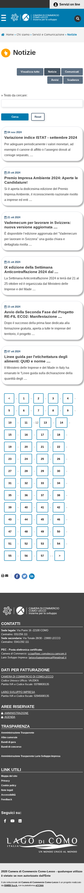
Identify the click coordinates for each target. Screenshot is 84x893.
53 (42, 543)
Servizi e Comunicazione (48, 34)
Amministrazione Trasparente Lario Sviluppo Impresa (30, 756)
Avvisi (55, 79)
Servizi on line (69, 4)
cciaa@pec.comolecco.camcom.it (47, 653)
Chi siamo (23, 34)
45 (42, 519)
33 (42, 483)
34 (58, 483)
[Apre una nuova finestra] (17, 576)
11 (26, 422)
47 (10, 531)
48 (26, 531)
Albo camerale (9, 737)
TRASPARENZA (15, 726)
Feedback (6, 799)
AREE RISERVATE (17, 706)
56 (26, 555)
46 (58, 519)
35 (10, 495)
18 (58, 434)
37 (42, 495)
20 (26, 446)
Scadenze (73, 79)
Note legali (7, 790)
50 (58, 531)
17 (42, 434)
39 (10, 507)
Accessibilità (8, 794)
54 (58, 543)
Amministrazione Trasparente (17, 732)
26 (58, 458)
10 (10, 422)
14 (61, 422)
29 (42, 471)
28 (26, 471)
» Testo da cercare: (14, 95)
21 (42, 446)
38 (58, 495)
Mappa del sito (9, 776)
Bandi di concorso (11, 746)
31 (10, 483)
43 (10, 519)
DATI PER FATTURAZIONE (25, 670)
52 (26, 543)
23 (10, 458)
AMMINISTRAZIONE (16, 713)
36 (26, 495)
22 (58, 446)
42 (58, 507)
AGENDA (9, 717)
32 (26, 483)
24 (26, 458)
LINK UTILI (11, 769)
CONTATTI (10, 623)
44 (26, 519)
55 (10, 555)
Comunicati (72, 71)
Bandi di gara (8, 742)
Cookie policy (8, 785)
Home (10, 34)
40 (26, 507)
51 (10, 543)
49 (42, 531)
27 (10, 471)
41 (42, 507)
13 (45, 422)
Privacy (5, 780)
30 (58, 471)
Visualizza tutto (30, 71)
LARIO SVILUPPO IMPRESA (18, 692)
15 (10, 434)
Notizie (52, 71)
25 (42, 458)
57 (42, 555)
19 (10, 446)
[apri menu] (3, 19)
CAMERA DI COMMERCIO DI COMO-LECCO (27, 676)
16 (26, 434)
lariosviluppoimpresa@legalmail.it (47, 657)
